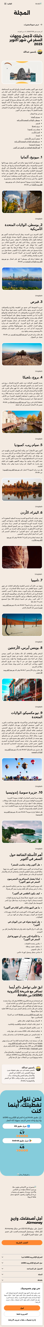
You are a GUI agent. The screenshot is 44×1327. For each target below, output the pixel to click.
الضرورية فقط (22, 1314)
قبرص (38, 123)
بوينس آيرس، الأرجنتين (32, 138)
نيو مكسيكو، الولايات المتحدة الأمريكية (27, 141)
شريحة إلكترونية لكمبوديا (11, 470)
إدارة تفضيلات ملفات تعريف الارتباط (22, 1320)
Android (34, 1048)
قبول (22, 1308)
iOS (28, 1048)
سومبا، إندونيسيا (34, 144)
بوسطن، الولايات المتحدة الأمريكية (28, 120)
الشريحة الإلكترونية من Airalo (29, 1014)
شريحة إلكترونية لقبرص (19, 334)
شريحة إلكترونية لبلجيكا (18, 402)
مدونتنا (35, 1057)
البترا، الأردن (36, 132)
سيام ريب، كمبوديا (34, 129)
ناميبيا (38, 135)
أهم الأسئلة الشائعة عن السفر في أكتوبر (26, 147)
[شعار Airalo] (37, 3)
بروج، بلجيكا (36, 126)
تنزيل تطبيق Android (20, 1140)
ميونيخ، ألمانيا (35, 117)
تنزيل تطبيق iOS (20, 1126)
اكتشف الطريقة (22, 1242)
